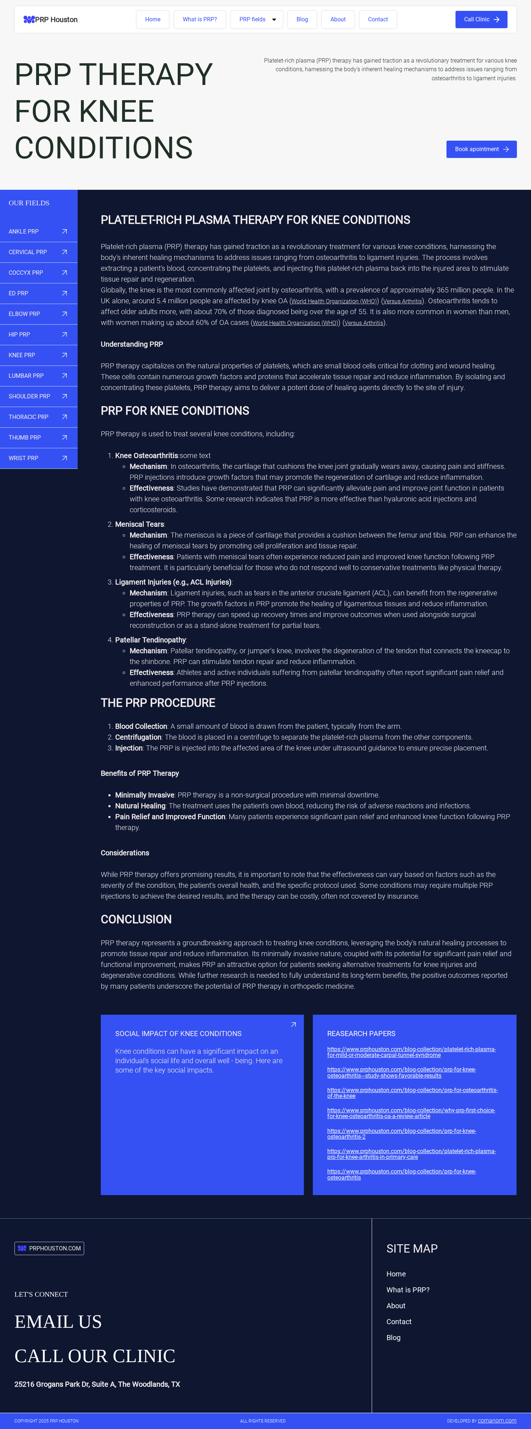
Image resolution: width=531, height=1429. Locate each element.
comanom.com (497, 1420)
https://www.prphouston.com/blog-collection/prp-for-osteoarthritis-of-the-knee (412, 1093)
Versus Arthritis (402, 301)
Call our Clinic (95, 1355)
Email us (58, 1321)
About (338, 19)
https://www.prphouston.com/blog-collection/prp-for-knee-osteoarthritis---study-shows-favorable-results (401, 1072)
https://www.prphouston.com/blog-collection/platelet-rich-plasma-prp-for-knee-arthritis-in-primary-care (411, 1154)
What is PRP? (200, 19)
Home (152, 19)
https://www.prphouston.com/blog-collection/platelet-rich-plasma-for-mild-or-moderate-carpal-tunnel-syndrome (411, 1052)
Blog (302, 19)
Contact (378, 19)
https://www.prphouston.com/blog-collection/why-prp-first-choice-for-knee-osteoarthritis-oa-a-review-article (411, 1113)
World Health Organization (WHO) (334, 301)
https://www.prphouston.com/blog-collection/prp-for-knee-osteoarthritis (401, 1174)
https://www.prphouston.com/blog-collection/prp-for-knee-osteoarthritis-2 (401, 1134)
